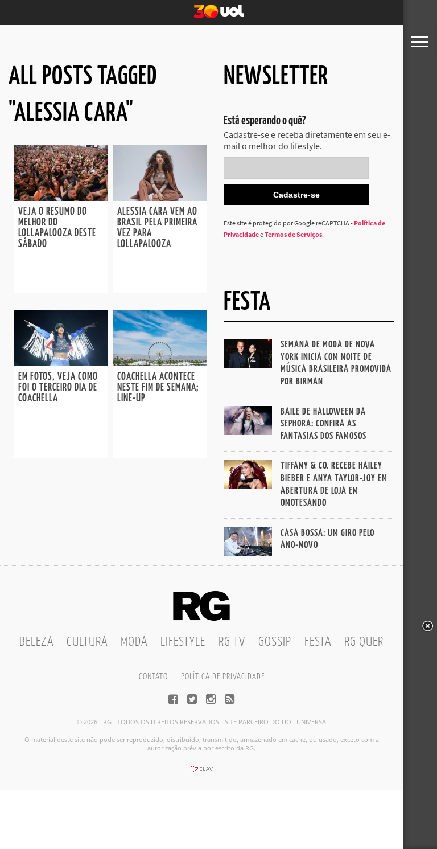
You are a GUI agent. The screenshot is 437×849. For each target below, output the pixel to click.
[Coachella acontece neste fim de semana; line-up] (160, 362)
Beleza (36, 642)
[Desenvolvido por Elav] (201, 773)
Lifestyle (182, 642)
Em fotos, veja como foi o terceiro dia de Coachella (58, 388)
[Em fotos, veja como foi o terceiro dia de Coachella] (61, 362)
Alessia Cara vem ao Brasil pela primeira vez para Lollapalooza (157, 228)
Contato (153, 676)
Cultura (87, 642)
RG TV (231, 642)
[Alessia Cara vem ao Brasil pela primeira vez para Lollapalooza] (160, 197)
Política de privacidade (223, 676)
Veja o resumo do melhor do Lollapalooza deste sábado (57, 228)
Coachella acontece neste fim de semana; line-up (158, 388)
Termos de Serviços (293, 234)
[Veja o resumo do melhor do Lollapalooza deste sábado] (61, 197)
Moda (134, 642)
